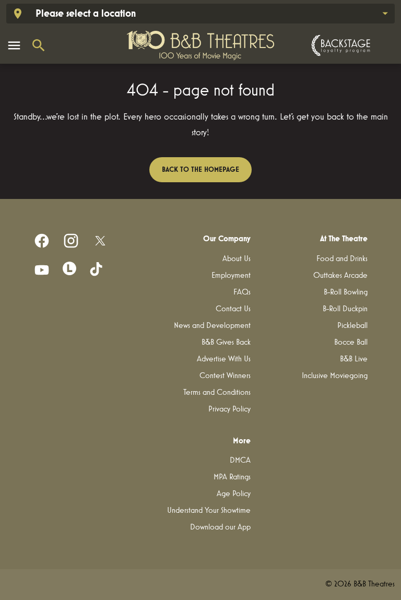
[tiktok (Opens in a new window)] (97, 270)
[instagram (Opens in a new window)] (71, 240)
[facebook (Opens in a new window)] (41, 240)
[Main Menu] (14, 45)
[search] (38, 45)
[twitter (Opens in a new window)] (100, 240)
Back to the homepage (200, 169)
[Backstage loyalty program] (339, 45)
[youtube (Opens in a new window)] (41, 270)
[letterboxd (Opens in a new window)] (69, 268)
